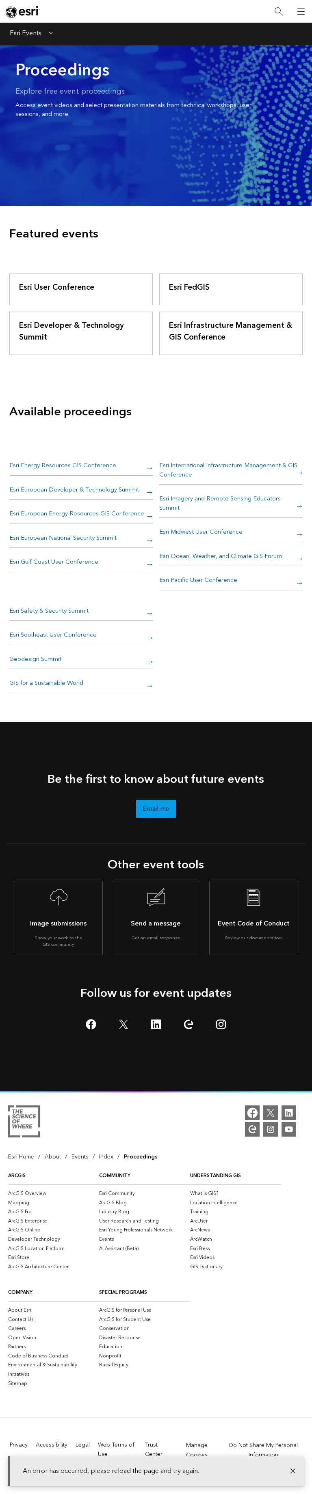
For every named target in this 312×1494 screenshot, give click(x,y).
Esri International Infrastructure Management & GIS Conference (228, 470)
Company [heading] (20, 1292)
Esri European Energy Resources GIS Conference (76, 514)
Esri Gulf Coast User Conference (53, 562)
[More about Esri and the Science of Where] (24, 1122)
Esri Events (25, 34)
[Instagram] (270, 1129)
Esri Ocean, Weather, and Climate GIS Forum (220, 557)
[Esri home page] (23, 11)
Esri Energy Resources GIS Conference (62, 466)
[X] (270, 1112)
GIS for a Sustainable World (46, 683)
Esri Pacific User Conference (198, 581)
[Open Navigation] (301, 11)
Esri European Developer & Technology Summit (74, 490)
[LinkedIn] (289, 1112)
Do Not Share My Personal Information (263, 1450)
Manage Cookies (197, 1450)
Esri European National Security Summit (63, 538)
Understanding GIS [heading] (215, 1175)
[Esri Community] (252, 1129)
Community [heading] (114, 1175)
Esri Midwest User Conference (201, 532)
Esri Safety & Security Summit (49, 611)
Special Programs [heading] (123, 1292)
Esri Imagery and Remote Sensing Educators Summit (220, 503)
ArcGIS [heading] (17, 1175)
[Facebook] (252, 1112)
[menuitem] (53, 1193)
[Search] (279, 11)
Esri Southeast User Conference (53, 635)
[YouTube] (289, 1129)
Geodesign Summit (35, 660)
